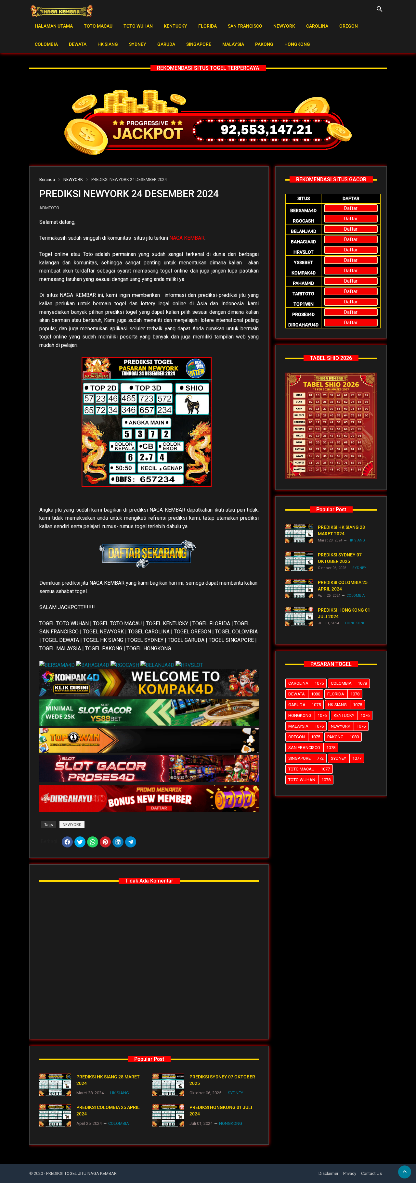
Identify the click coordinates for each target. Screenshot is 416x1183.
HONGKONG (297, 44)
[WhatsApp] (92, 841)
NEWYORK (284, 26)
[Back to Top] (404, 1171)
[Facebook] (67, 841)
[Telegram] (130, 841)
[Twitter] (79, 841)
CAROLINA (317, 26)
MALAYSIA (233, 44)
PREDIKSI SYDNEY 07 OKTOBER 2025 (222, 1080)
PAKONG (264, 44)
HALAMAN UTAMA (54, 26)
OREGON (348, 26)
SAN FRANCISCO (245, 26)
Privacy (349, 1173)
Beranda (47, 179)
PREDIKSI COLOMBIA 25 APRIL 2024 (108, 1110)
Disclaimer (328, 1173)
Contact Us (371, 1173)
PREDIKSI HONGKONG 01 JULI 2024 (220, 1110)
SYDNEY (137, 44)
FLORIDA (207, 26)
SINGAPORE (198, 44)
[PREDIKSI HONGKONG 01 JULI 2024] (168, 1115)
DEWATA (77, 44)
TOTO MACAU (98, 26)
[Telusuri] (380, 11)
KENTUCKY (175, 26)
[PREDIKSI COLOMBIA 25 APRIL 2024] (55, 1115)
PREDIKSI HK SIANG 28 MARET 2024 (108, 1080)
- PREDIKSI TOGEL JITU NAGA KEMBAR (80, 1173)
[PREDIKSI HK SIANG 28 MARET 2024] (55, 1085)
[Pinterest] (105, 841)
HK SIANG (108, 44)
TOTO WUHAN (138, 26)
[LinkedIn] (118, 841)
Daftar (351, 208)
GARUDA (166, 44)
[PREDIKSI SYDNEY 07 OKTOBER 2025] (168, 1085)
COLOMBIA (46, 44)
